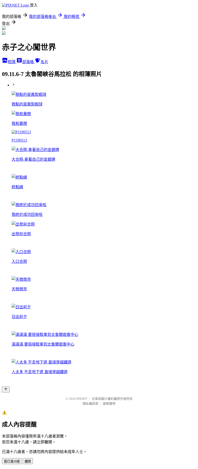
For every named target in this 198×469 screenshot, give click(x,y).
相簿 (12, 62)
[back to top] (6, 389)
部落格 (28, 62)
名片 (44, 62)
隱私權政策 (90, 403)
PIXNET (81, 399)
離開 (28, 461)
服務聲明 (109, 403)
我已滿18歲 (12, 461)
